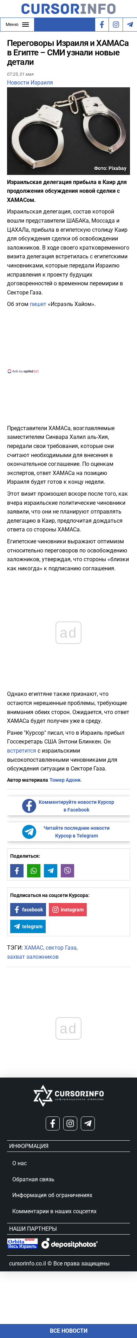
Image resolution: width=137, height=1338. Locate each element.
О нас (19, 1163)
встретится (21, 750)
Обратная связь (33, 1179)
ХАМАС (33, 947)
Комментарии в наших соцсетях (54, 1211)
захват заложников (33, 956)
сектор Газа (61, 947)
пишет (38, 304)
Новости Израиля (30, 82)
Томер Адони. (66, 780)
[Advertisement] (68, 340)
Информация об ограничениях (52, 1195)
